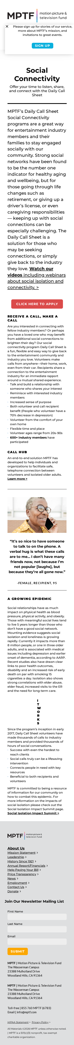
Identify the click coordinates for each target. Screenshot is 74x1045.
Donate (13, 891)
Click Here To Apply (37, 304)
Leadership (15, 857)
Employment (17, 883)
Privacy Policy (40, 1022)
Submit (18, 951)
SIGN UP (42, 46)
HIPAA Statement (18, 1022)
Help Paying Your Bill (22, 870)
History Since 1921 (20, 861)
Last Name (14, 924)
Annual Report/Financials (26, 866)
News (11, 878)
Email (11, 936)
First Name (15, 911)
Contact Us (15, 887)
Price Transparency (21, 874)
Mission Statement (21, 852)
